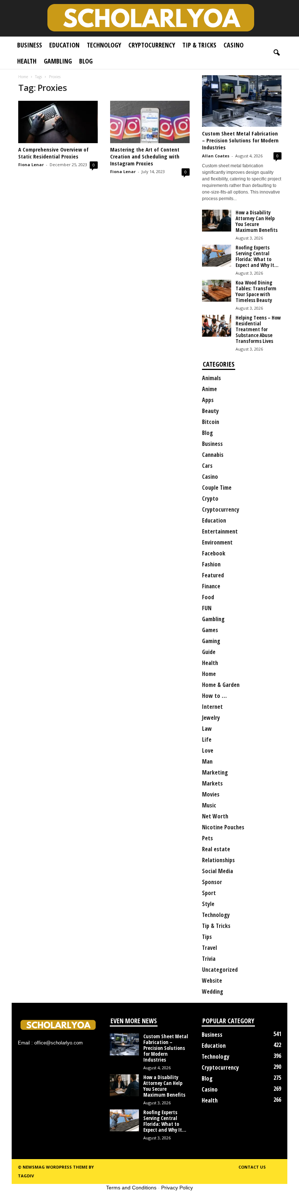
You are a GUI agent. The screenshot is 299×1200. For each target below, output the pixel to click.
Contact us (252, 1167)
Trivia (208, 959)
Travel (209, 948)
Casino (234, 45)
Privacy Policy (177, 1188)
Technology (104, 45)
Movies (211, 794)
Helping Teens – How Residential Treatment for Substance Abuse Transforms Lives (258, 329)
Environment (217, 542)
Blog (86, 61)
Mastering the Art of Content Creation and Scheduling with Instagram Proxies (144, 156)
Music (209, 805)
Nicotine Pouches (223, 827)
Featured (213, 575)
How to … (214, 696)
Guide (208, 652)
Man (207, 761)
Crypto (210, 498)
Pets (207, 838)
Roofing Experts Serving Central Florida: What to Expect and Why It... (257, 256)
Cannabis (213, 455)
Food (208, 597)
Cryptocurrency (151, 45)
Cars (207, 466)
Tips (207, 937)
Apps (208, 400)
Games (210, 630)
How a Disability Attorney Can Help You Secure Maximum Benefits (256, 221)
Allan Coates (215, 155)
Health (26, 61)
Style (208, 904)
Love (207, 750)
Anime (209, 389)
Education (64, 45)
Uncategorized (220, 970)
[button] (276, 53)
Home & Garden (221, 685)
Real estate (216, 849)
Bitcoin (210, 422)
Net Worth (215, 816)
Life (206, 739)
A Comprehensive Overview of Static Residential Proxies (53, 153)
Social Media (217, 871)
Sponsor (212, 882)
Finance (211, 586)
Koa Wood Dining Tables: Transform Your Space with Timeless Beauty (256, 291)
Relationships (218, 860)
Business (29, 45)
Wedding (212, 991)
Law (207, 729)
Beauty (210, 411)
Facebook (213, 553)
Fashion (211, 564)
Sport (209, 893)
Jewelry (211, 718)
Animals (211, 378)
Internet (212, 707)
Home (23, 76)
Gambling (58, 61)
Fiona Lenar (31, 164)
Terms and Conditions (131, 1188)
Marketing (215, 772)
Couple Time (217, 488)
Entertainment (220, 531)
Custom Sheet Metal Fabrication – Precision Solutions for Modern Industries (240, 140)
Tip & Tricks (199, 45)
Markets (212, 783)
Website (212, 981)
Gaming (211, 641)
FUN (206, 608)
